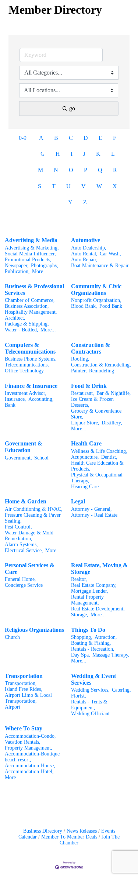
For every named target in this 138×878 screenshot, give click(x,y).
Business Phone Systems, (31, 359)
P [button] (85, 170)
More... (39, 271)
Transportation (24, 676)
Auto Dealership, (88, 248)
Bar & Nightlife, (113, 393)
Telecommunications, (27, 365)
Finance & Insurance (31, 386)
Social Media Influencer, (30, 253)
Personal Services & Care (29, 568)
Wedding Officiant (90, 713)
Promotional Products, (28, 259)
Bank (10, 405)
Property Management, (28, 748)
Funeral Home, (20, 579)
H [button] (58, 154)
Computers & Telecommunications (30, 348)
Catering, (121, 690)
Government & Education (23, 446)
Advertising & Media (31, 240)
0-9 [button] (22, 138)
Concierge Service (24, 585)
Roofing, (80, 359)
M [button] (40, 170)
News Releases (82, 831)
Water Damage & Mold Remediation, (29, 535)
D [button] (86, 138)
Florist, (78, 696)
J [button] (84, 154)
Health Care (86, 443)
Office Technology (24, 370)
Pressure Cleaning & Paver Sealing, (33, 518)
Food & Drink (89, 386)
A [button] (41, 138)
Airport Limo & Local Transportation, (28, 698)
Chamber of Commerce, (30, 300)
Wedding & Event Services (93, 679)
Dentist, (109, 457)
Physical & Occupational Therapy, (97, 477)
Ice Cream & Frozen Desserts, (92, 402)
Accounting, (41, 399)
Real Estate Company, (94, 585)
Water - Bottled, (21, 330)
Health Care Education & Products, (97, 466)
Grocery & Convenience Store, (96, 414)
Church (12, 637)
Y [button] (70, 202)
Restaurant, (82, 393)
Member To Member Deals (69, 837)
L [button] (113, 154)
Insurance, (15, 399)
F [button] (114, 138)
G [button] (42, 154)
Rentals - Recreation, (92, 649)
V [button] (83, 186)
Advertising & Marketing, (32, 248)
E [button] (100, 138)
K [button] (98, 154)
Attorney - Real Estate (94, 515)
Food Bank (110, 306)
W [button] (99, 186)
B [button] (56, 138)
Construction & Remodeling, (101, 365)
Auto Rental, (84, 253)
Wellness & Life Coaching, (99, 451)
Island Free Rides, (23, 689)
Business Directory (42, 831)
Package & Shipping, (27, 324)
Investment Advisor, (25, 393)
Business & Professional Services (34, 289)
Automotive (85, 240)
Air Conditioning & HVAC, (34, 509)
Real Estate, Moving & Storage (99, 568)
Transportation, (21, 683)
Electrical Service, (24, 550)
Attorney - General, (91, 509)
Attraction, (106, 637)
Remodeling (101, 370)
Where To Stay (23, 728)
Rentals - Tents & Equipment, (89, 704)
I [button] (71, 154)
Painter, (79, 370)
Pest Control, (18, 527)
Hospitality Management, (31, 312)
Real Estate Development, (98, 609)
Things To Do (88, 630)
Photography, (45, 265)
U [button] (68, 186)
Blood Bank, (84, 306)
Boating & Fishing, (91, 643)
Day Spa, (80, 655)
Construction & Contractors (90, 348)
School (41, 458)
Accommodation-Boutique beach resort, (32, 756)
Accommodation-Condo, (30, 736)
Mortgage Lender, (89, 591)
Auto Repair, (84, 259)
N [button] (56, 170)
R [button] (115, 170)
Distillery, (112, 423)
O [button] (71, 170)
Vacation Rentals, (22, 742)
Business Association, (27, 306)
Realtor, (79, 579)
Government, (18, 458)
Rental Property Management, (87, 600)
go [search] (72, 108)
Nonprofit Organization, (96, 300)
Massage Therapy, (111, 655)
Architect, (15, 318)
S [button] (39, 186)
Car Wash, (110, 253)
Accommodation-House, (30, 765)
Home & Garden (25, 501)
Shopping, (81, 637)
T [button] (54, 186)
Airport (12, 707)
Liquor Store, (85, 423)
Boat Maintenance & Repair (100, 265)
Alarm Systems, (21, 544)
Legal (78, 501)
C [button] (71, 138)
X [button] (115, 186)
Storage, (79, 614)
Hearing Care (85, 486)
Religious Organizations (34, 630)
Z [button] (85, 202)
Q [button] (100, 170)
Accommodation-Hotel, (29, 771)
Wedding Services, (90, 690)
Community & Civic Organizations (96, 289)
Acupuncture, (85, 457)
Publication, (17, 271)
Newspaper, (17, 265)
